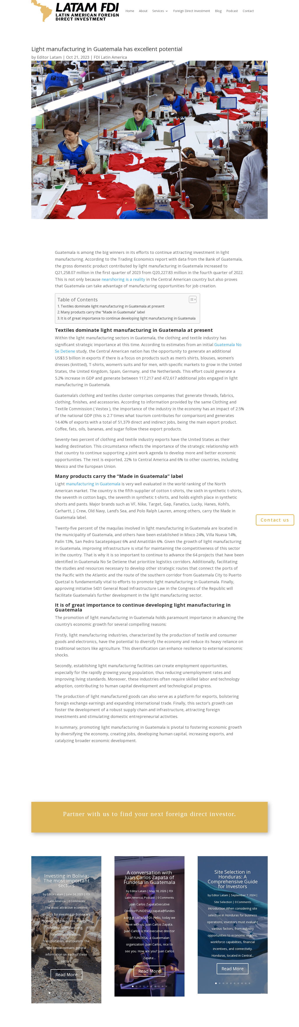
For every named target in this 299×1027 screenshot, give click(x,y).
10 (83, 993)
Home (129, 11)
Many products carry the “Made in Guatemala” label (103, 312)
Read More (66, 975)
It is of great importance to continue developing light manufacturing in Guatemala (128, 318)
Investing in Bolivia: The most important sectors (66, 880)
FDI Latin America (110, 57)
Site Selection (223, 902)
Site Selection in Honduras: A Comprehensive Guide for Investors (233, 878)
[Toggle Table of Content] (190, 299)
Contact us (275, 520)
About (143, 11)
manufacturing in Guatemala (93, 483)
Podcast (232, 11)
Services (158, 11)
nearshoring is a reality (123, 279)
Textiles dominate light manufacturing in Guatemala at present (112, 306)
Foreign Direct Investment (191, 11)
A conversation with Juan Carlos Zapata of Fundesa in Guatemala (149, 877)
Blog (218, 11)
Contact (248, 11)
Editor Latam (49, 57)
